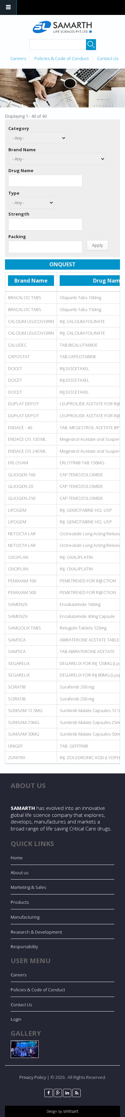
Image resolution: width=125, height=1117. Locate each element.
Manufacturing (25, 917)
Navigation (8, 7)
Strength (18, 214)
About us (19, 873)
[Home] (62, 27)
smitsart (70, 1111)
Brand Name (22, 150)
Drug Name (20, 170)
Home (17, 858)
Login (16, 1019)
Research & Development (36, 932)
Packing (17, 236)
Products (20, 902)
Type (13, 193)
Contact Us (107, 58)
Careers (18, 58)
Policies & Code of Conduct (61, 58)
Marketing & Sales (28, 887)
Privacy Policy (32, 1077)
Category (18, 128)
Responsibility (24, 947)
